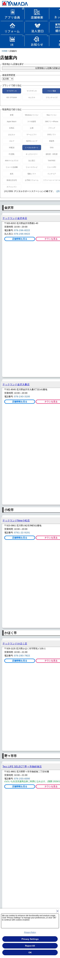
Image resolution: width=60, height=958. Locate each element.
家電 (11, 115)
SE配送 (11, 147)
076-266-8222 (22, 230)
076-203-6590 (22, 778)
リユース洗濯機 (12, 167)
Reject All (30, 946)
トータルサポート (31, 147)
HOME (4, 51)
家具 (11, 174)
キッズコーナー (32, 154)
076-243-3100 (22, 396)
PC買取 (11, 154)
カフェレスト (12, 187)
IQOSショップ (31, 141)
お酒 (31, 128)
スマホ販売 (31, 121)
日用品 (11, 128)
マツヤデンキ (32, 91)
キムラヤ (31, 97)
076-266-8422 (22, 234)
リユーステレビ (32, 167)
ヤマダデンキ (12, 91)
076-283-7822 (22, 655)
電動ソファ (31, 174)
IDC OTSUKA (11, 97)
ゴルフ (11, 141)
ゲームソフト (32, 134)
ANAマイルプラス (11, 160)
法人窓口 (31, 160)
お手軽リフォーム (31, 180)
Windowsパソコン (31, 115)
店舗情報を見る (19, 239)
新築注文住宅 (12, 180)
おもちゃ (11, 134)
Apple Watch (11, 121)
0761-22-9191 (22, 532)
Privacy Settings (30, 939)
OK (30, 952)
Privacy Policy (30, 932)
